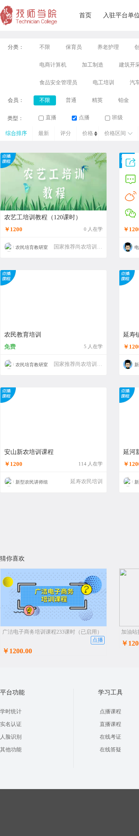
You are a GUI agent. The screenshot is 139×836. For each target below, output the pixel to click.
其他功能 (11, 750)
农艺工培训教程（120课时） (42, 217)
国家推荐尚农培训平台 (81, 247)
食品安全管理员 (58, 82)
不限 (44, 47)
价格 (87, 133)
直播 (51, 117)
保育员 (74, 47)
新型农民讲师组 (31, 482)
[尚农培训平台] (29, 24)
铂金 (123, 100)
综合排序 (16, 133)
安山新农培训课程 (29, 452)
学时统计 (11, 711)
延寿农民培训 (86, 481)
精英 (97, 100)
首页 (85, 15)
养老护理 (108, 47)
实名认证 (11, 724)
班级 (117, 117)
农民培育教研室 (31, 247)
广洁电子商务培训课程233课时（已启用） (52, 632)
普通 (71, 100)
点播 (84, 117)
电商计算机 (52, 65)
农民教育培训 (22, 335)
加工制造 (92, 65)
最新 (43, 133)
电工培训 (103, 82)
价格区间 (115, 133)
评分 (65, 133)
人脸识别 (11, 737)
